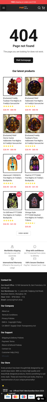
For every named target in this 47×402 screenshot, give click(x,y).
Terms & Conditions (9, 315)
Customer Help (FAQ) (10, 352)
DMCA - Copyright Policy (11, 322)
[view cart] (43, 7)
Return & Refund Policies (12, 345)
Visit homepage (23, 60)
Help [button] (42, 399)
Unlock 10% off (5, 390)
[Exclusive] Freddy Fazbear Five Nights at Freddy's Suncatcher (12, 100)
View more (24, 233)
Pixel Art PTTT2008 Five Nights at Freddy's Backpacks (34, 177)
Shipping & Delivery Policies (13, 338)
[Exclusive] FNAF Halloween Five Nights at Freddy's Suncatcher (34, 100)
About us (5, 311)
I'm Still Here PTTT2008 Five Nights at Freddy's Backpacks (12, 215)
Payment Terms (8, 341)
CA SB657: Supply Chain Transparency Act (19, 326)
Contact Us (6, 349)
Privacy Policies (8, 318)
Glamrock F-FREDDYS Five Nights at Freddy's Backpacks (12, 177)
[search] (39, 7)
